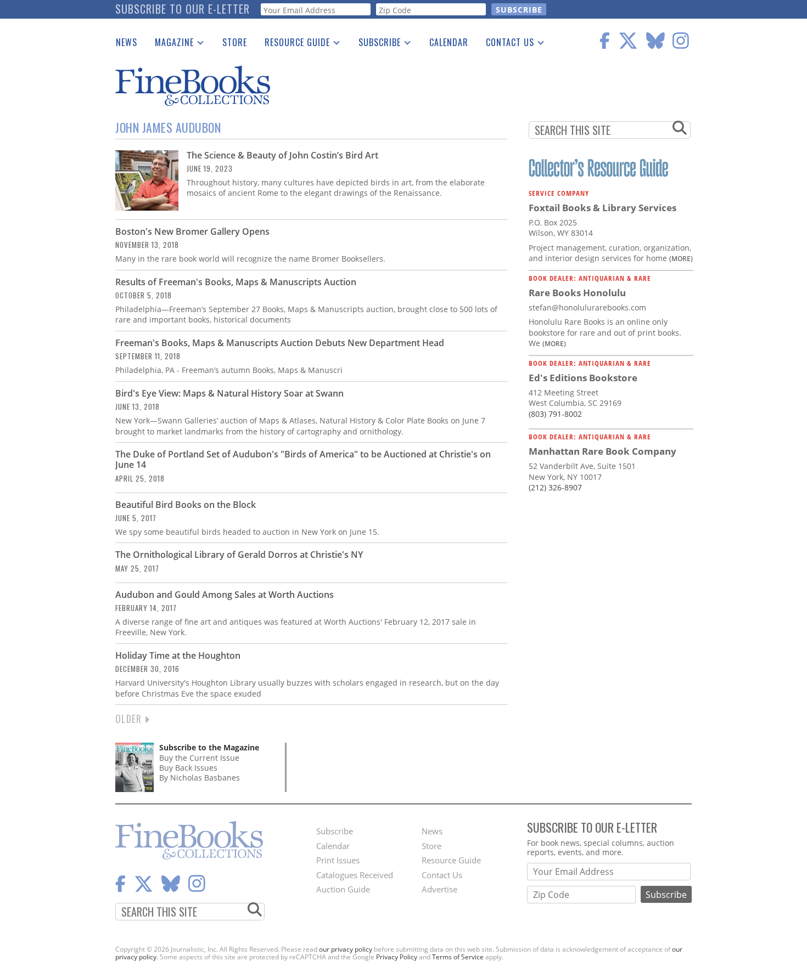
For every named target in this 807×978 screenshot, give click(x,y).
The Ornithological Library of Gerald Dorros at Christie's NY (239, 555)
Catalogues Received (354, 874)
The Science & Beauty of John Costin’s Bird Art (282, 155)
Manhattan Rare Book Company (602, 451)
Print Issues (338, 860)
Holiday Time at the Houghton (177, 655)
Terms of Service (458, 957)
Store (234, 42)
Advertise (439, 889)
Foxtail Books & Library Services (602, 207)
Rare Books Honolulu (577, 292)
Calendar (448, 42)
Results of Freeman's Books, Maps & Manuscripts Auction (235, 282)
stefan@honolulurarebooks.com (587, 307)
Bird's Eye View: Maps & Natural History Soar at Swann (229, 393)
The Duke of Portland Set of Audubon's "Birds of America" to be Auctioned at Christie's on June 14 (303, 459)
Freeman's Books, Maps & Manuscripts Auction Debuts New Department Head (279, 343)
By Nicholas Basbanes (199, 777)
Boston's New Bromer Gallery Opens (192, 231)
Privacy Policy (396, 957)
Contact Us (505, 44)
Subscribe (375, 44)
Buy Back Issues (188, 767)
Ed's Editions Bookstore (583, 377)
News (126, 42)
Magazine (170, 44)
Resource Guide (293, 44)
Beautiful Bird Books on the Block (185, 505)
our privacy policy (345, 949)
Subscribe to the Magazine (209, 747)
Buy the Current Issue (199, 758)
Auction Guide (343, 889)
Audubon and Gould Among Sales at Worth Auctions (224, 595)
